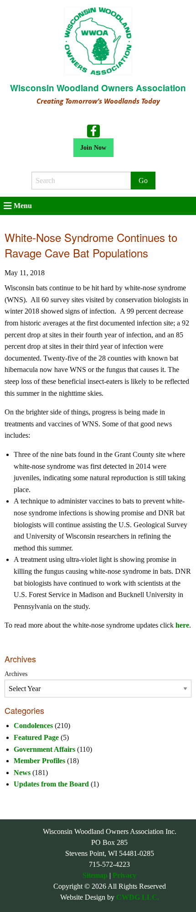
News (22, 772)
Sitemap (95, 875)
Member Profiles (39, 761)
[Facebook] (93, 130)
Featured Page (36, 737)
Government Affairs (44, 749)
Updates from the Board (51, 784)
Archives (16, 674)
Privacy (124, 875)
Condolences (33, 725)
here (182, 625)
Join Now (93, 147)
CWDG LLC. (137, 897)
